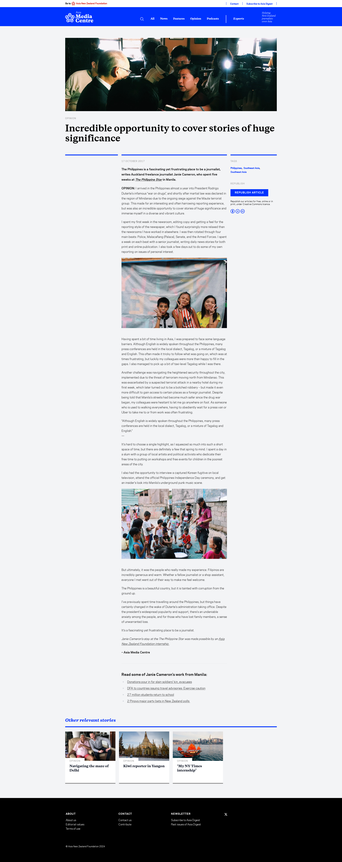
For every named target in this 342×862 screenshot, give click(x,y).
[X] (226, 814)
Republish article (249, 192)
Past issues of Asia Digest (186, 824)
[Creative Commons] (253, 211)
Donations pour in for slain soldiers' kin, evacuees (159, 682)
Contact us (124, 820)
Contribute (124, 824)
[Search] (142, 19)
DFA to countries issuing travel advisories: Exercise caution (166, 688)
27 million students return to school (150, 695)
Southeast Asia (251, 168)
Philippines (236, 168)
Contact (234, 4)
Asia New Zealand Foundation (91, 3)
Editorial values (75, 824)
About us (71, 820)
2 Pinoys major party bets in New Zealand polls (158, 701)
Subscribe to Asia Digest (259, 4)
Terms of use (73, 829)
